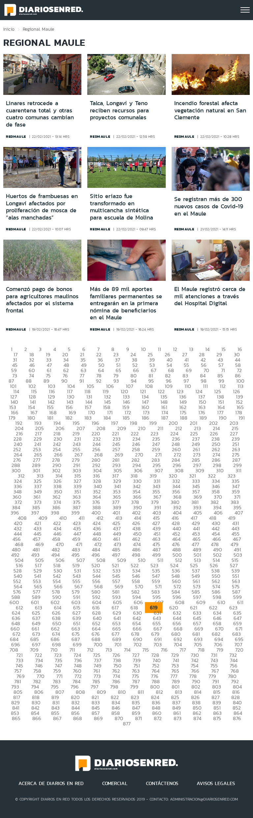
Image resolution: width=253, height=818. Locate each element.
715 (145, 649)
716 (164, 649)
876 (237, 718)
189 (203, 417)
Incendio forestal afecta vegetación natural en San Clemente (210, 110)
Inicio (8, 29)
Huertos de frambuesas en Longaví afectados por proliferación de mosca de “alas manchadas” (42, 207)
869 (98, 718)
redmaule (16, 136)
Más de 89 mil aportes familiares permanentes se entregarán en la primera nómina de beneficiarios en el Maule (126, 303)
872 (158, 718)
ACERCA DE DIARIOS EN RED (51, 783)
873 (178, 718)
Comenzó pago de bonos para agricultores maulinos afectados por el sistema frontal (42, 300)
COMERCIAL (114, 783)
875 (217, 718)
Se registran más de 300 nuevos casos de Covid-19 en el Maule (208, 206)
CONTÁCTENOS (162, 783)
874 (197, 718)
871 (138, 718)
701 (118, 644)
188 (183, 417)
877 (126, 723)
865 (16, 718)
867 (57, 718)
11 (159, 349)
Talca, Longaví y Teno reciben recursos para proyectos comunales (119, 110)
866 (36, 718)
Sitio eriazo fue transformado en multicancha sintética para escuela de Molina (121, 207)
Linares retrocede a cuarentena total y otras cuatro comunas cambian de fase (40, 114)
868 (77, 718)
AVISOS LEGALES (216, 783)
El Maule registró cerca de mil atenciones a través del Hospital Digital (209, 296)
